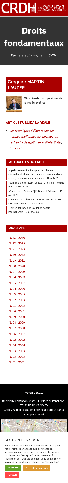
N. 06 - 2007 (17, 334)
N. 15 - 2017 (17, 283)
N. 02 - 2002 (17, 356)
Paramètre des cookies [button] (37, 468)
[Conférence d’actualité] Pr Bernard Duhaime (32, 191)
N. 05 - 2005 (17, 339)
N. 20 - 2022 (17, 254)
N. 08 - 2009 (17, 322)
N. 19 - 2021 (17, 260)
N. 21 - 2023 (17, 249)
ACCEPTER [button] (13, 468)
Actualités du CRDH (26, 162)
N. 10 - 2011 (17, 311)
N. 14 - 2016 (17, 288)
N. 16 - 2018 (17, 277)
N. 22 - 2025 (17, 243)
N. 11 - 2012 (17, 305)
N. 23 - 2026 (17, 237)
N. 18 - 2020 (17, 266)
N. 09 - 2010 (17, 317)
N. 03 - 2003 (17, 351)
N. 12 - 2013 (17, 300)
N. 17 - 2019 (17, 148)
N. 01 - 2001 (17, 362)
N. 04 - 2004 (17, 345)
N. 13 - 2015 (17, 294)
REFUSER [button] (12, 474)
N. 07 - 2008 (17, 328)
